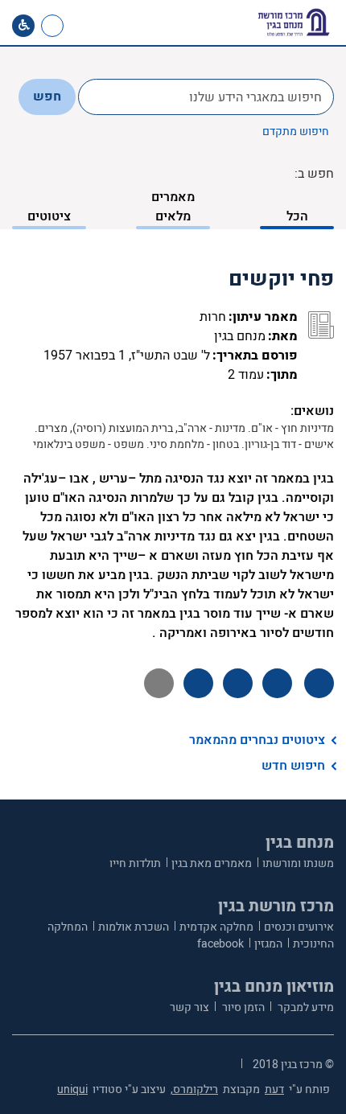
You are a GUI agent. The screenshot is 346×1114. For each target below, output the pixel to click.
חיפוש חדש (293, 765)
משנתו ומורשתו (298, 863)
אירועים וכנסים (299, 927)
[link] (83, 25)
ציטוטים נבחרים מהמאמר (257, 740)
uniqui (72, 1089)
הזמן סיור (242, 1007)
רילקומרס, (194, 1089)
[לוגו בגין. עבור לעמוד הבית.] (293, 22)
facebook (220, 943)
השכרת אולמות (133, 927)
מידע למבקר (304, 1007)
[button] (110, 25)
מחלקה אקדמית (216, 927)
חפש (47, 96)
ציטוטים (49, 216)
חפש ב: (314, 173)
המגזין (268, 943)
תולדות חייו (135, 863)
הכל (297, 216)
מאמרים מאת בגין (211, 863)
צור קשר (189, 1007)
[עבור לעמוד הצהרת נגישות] (23, 25)
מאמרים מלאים (173, 206)
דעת (274, 1089)
